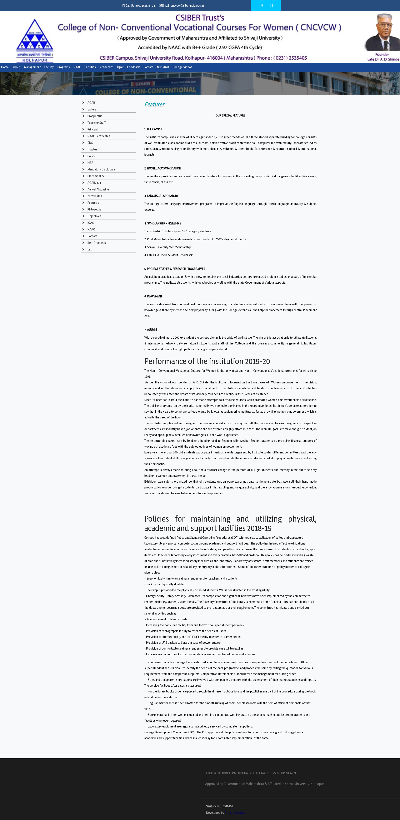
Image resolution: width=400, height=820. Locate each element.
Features (93, 203)
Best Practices (96, 243)
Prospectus (94, 116)
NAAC (77, 67)
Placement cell (96, 176)
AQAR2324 (94, 183)
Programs (64, 67)
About (16, 67)
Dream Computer (235, 813)
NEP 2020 (163, 67)
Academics (107, 67)
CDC (90, 143)
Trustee (92, 149)
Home (5, 67)
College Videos (182, 67)
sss (89, 249)
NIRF (90, 163)
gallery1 (92, 109)
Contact (148, 67)
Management (32, 67)
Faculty (49, 67)
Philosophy (94, 209)
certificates (94, 196)
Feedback (133, 67)
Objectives (94, 216)
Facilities (90, 67)
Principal (92, 129)
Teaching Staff (96, 123)
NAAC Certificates (98, 136)
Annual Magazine (98, 189)
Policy (91, 156)
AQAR (91, 103)
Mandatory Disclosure (101, 169)
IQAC (120, 67)
